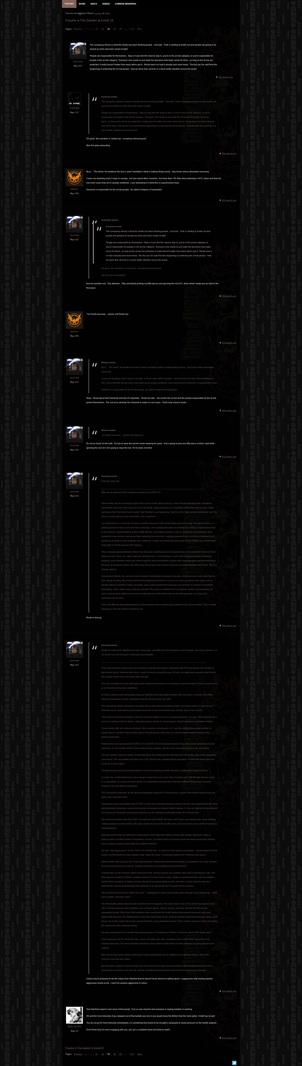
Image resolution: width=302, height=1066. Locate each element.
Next (139, 28)
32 (102, 28)
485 (77, 193)
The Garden (88, 20)
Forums (71, 20)
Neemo (74, 189)
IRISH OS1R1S (74, 1026)
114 (132, 28)
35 (120, 28)
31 (96, 28)
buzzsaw (78, 61)
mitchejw (74, 108)
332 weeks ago (225, 76)
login (107, 13)
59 (77, 1031)
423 (80, 65)
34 (114, 28)
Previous (78, 28)
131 (77, 112)
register (98, 13)
